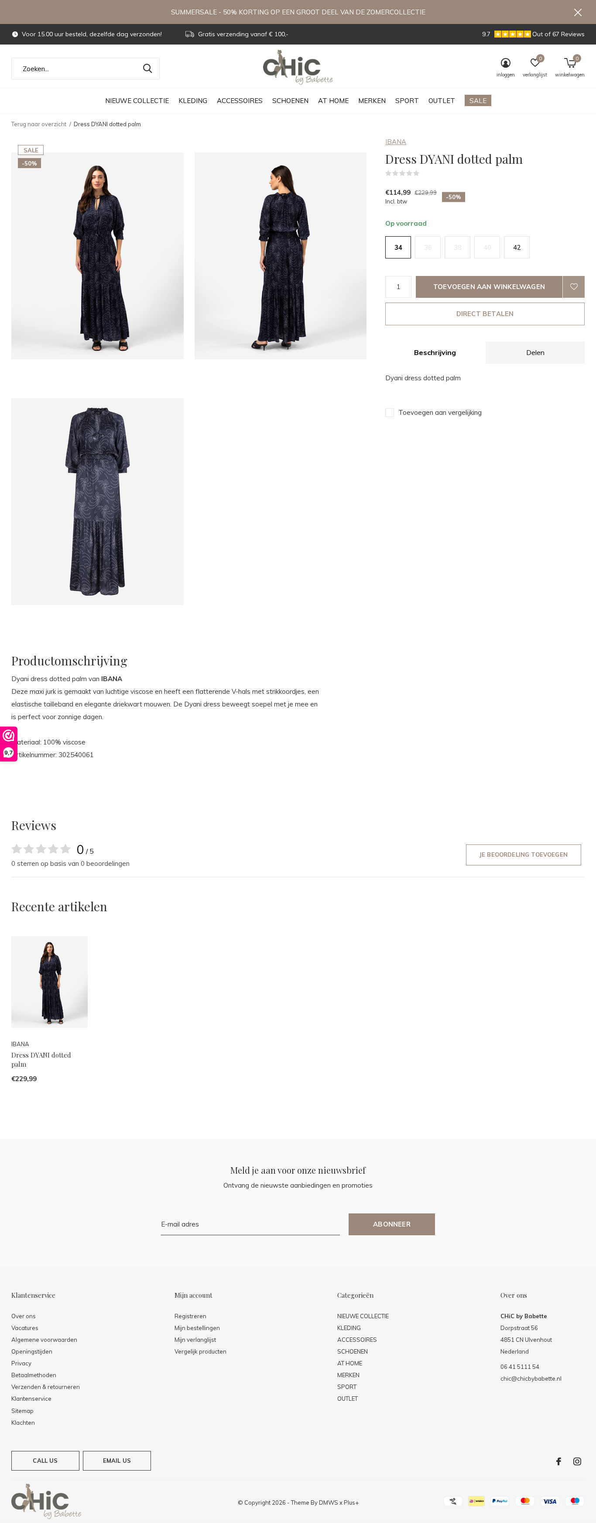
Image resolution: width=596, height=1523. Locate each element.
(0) (424, 173)
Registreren (190, 1316)
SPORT (407, 100)
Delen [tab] (535, 352)
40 (487, 247)
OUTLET (441, 100)
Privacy (21, 1363)
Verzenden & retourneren (45, 1386)
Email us (117, 1460)
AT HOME (333, 100)
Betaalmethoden (33, 1374)
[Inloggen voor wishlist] (574, 287)
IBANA (395, 142)
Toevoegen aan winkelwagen (489, 287)
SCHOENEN (290, 100)
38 (458, 247)
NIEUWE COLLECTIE (137, 100)
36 (428, 247)
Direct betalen (485, 314)
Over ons (23, 1316)
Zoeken (147, 68)
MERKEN (372, 100)
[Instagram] (577, 1461)
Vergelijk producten (200, 1351)
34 (398, 247)
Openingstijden (31, 1351)
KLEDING (192, 100)
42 (517, 247)
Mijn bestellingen (197, 1327)
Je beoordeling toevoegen (524, 854)
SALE (477, 100)
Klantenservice (31, 1398)
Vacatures (24, 1327)
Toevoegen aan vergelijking (440, 412)
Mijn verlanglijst (195, 1339)
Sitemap (22, 1410)
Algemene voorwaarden (44, 1339)
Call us (45, 1460)
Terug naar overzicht (38, 124)
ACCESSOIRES (240, 100)
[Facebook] (558, 1461)
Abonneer (392, 1224)
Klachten (23, 1422)
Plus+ (351, 1502)
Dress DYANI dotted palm (41, 1059)
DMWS (328, 1502)
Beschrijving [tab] (435, 352)
